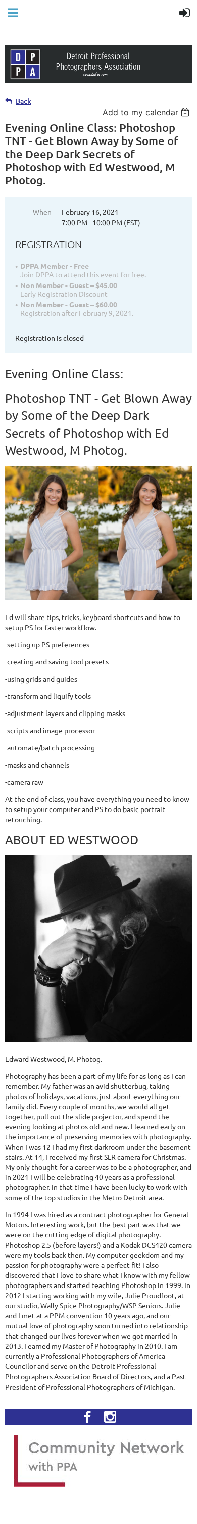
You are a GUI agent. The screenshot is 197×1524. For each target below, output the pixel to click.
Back (23, 101)
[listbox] (147, 112)
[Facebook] (87, 1417)
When (42, 211)
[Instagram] (110, 1417)
